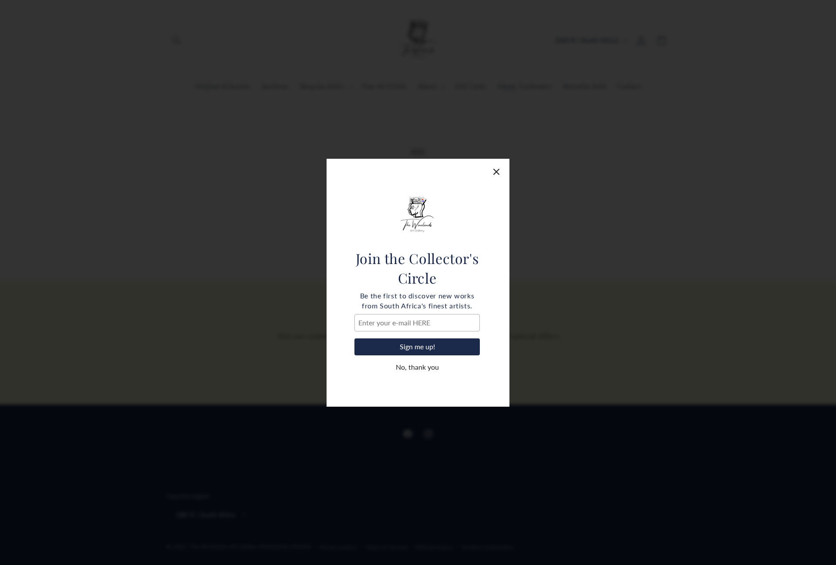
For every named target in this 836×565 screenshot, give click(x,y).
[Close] (496, 172)
